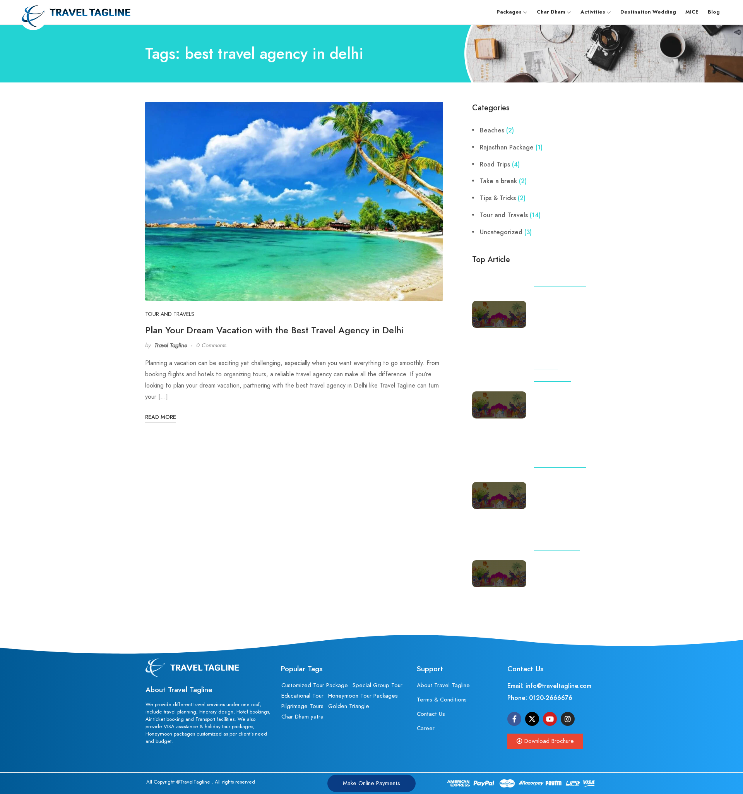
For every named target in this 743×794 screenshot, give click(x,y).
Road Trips (495, 164)
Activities (592, 12)
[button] (545, 741)
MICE (691, 12)
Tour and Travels (169, 314)
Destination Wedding (648, 12)
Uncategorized (501, 232)
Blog (714, 12)
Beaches (492, 130)
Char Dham (551, 12)
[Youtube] (550, 719)
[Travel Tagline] (74, 11)
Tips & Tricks (498, 198)
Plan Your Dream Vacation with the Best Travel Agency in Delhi (274, 330)
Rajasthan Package (507, 147)
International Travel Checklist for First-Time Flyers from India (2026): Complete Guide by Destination (565, 424)
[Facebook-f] (514, 719)
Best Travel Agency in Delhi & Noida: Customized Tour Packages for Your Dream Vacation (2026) (565, 320)
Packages (509, 12)
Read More (160, 417)
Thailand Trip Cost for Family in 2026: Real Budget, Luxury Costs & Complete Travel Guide (565, 580)
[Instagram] (568, 719)
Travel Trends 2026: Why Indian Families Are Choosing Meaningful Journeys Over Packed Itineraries (563, 502)
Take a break (498, 181)
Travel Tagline (170, 345)
